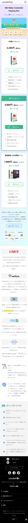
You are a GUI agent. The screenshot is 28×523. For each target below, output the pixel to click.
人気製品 (5, 491)
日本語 (13, 519)
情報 (4, 505)
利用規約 (4, 511)
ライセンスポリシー (21, 511)
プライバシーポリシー (11, 511)
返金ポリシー (9, 347)
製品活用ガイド (7, 496)
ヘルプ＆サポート (8, 500)
